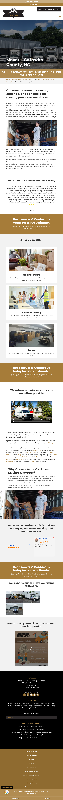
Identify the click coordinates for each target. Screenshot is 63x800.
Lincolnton (19, 459)
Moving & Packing (32, 783)
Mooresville (39, 457)
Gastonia (19, 457)
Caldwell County (31, 452)
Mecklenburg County (28, 708)
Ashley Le (41, 538)
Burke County (37, 450)
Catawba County (15, 703)
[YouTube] (33, 5)
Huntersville (9, 461)
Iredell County (26, 457)
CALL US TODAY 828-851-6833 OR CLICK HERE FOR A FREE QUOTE (31, 73)
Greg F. (31, 211)
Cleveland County (49, 706)
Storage (31, 759)
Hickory (19, 455)
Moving (31, 763)
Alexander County (38, 706)
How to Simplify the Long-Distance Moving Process (31, 735)
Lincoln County (34, 703)
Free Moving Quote (31, 779)
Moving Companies (31, 751)
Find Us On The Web (31, 692)
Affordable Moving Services (31, 787)
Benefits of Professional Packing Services (31, 726)
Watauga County (18, 706)
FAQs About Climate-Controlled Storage (31, 738)
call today (50, 443)
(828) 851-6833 (31, 1)
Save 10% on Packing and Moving (49, 9)
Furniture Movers (31, 767)
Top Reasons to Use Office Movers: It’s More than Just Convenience (31, 732)
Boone (34, 461)
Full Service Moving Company (31, 775)
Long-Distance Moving (31, 771)
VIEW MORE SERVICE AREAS (31, 714)
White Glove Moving (31, 755)
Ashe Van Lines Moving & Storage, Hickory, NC (34, 791)
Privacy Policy (31, 793)
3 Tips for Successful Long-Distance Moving (31, 729)
